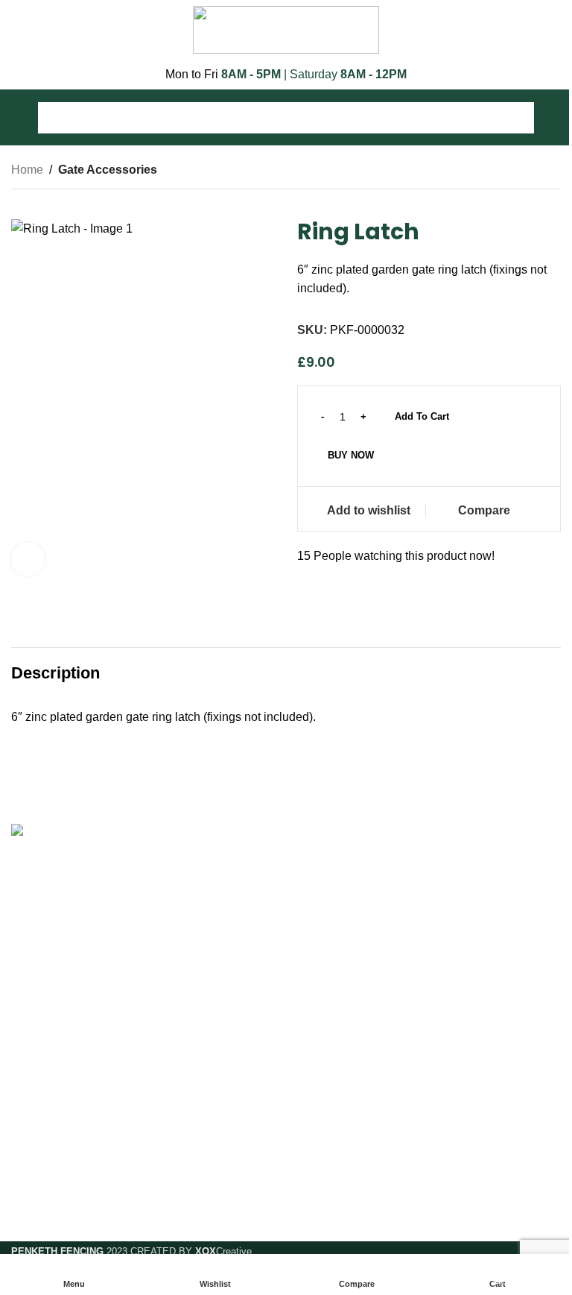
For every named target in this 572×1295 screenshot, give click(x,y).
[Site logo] (286, 28)
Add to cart (422, 416)
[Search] (518, 117)
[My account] (554, 118)
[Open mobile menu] (17, 118)
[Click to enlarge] (28, 559)
